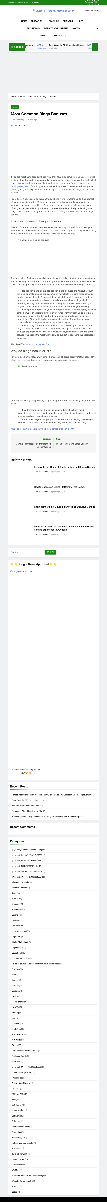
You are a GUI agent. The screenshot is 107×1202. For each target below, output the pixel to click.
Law (13, 1018)
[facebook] (9, 10)
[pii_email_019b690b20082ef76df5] (27, 850)
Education (36, 21)
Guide (14, 991)
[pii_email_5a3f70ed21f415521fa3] (26, 860)
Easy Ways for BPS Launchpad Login (92, 7)
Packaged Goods (19, 1056)
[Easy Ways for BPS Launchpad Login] (33, 50)
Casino (15, 107)
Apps (14, 893)
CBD (14, 920)
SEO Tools (16, 1105)
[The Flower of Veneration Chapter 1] (84, 50)
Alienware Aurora (19, 888)
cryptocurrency (18, 931)
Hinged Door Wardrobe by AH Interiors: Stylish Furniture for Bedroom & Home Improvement (92, 4)
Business (68, 21)
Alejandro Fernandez (21, 882)
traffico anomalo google (22, 1143)
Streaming (16, 1132)
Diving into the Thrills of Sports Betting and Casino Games (64, 467)
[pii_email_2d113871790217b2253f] (27, 855)
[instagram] (12, 10)
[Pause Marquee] (95, 47)
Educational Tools (20, 958)
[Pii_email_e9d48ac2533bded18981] (27, 877)
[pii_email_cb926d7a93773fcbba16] (27, 871)
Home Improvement (20, 1002)
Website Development (56, 28)
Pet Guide (16, 1061)
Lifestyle (15, 1023)
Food (14, 975)
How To (76, 28)
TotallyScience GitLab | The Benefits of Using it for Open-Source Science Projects (47, 816)
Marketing (16, 1029)
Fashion (15, 969)
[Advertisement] (53, 72)
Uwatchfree (17, 1165)
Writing (15, 1186)
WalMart (15, 1170)
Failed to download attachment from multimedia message (37, 964)
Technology (33, 28)
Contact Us (59, 35)
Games (15, 980)
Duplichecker (17, 947)
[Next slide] (97, 2)
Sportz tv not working (21, 1127)
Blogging (54, 21)
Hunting (15, 1013)
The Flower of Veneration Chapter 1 (93, 9)
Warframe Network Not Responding (27, 1175)
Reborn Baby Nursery (21, 1083)
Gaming (15, 985)
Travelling (16, 1148)
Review (15, 1089)
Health (15, 996)
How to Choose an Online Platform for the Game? (59, 487)
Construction (17, 926)
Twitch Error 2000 (19, 1154)
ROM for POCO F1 (19, 1094)
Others (43, 35)
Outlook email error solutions (25, 1051)
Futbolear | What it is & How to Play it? (92, 2)
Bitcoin (15, 898)
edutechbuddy (18, 119)
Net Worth (16, 1040)
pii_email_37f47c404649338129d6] (27, 1067)
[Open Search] (93, 28)
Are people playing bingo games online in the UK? (43, 428)
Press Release (18, 1078)
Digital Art (16, 936)
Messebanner (18, 1034)
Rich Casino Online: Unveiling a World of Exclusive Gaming (64, 506)
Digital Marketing (19, 942)
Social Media (17, 1110)
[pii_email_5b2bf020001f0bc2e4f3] (26, 866)
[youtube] (20, 10)
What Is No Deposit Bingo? (39, 344)
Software (16, 1116)
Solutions (16, 1121)
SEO (81, 21)
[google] (17, 10)
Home (24, 21)
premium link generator (22, 1072)
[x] (15, 10)
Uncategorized (18, 1159)
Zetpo (14, 1192)
